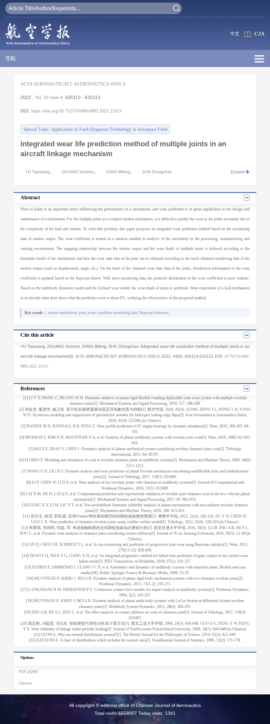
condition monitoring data (117, 312)
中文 (234, 33)
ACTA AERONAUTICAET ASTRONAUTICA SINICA (73, 84)
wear (91, 312)
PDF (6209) (28, 671)
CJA (259, 33)
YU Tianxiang (38, 172)
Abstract (25, 683)
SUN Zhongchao (157, 172)
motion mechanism (62, 312)
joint (82, 312)
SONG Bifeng (118, 172)
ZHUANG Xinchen (78, 172)
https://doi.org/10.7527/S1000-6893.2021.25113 (76, 111)
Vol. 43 (41, 97)
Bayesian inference (154, 312)
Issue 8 (56, 97)
